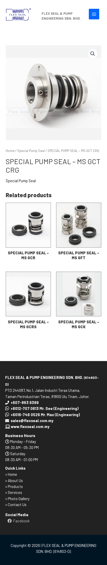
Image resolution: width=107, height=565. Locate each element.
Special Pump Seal (31, 151)
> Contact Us (15, 504)
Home (10, 151)
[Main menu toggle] (94, 14)
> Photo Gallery (17, 498)
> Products (14, 486)
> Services (13, 492)
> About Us (14, 480)
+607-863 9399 (25, 402)
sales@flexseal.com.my (32, 420)
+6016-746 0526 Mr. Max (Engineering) (45, 414)
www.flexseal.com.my (29, 426)
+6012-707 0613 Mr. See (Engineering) (44, 408)
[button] (92, 53)
